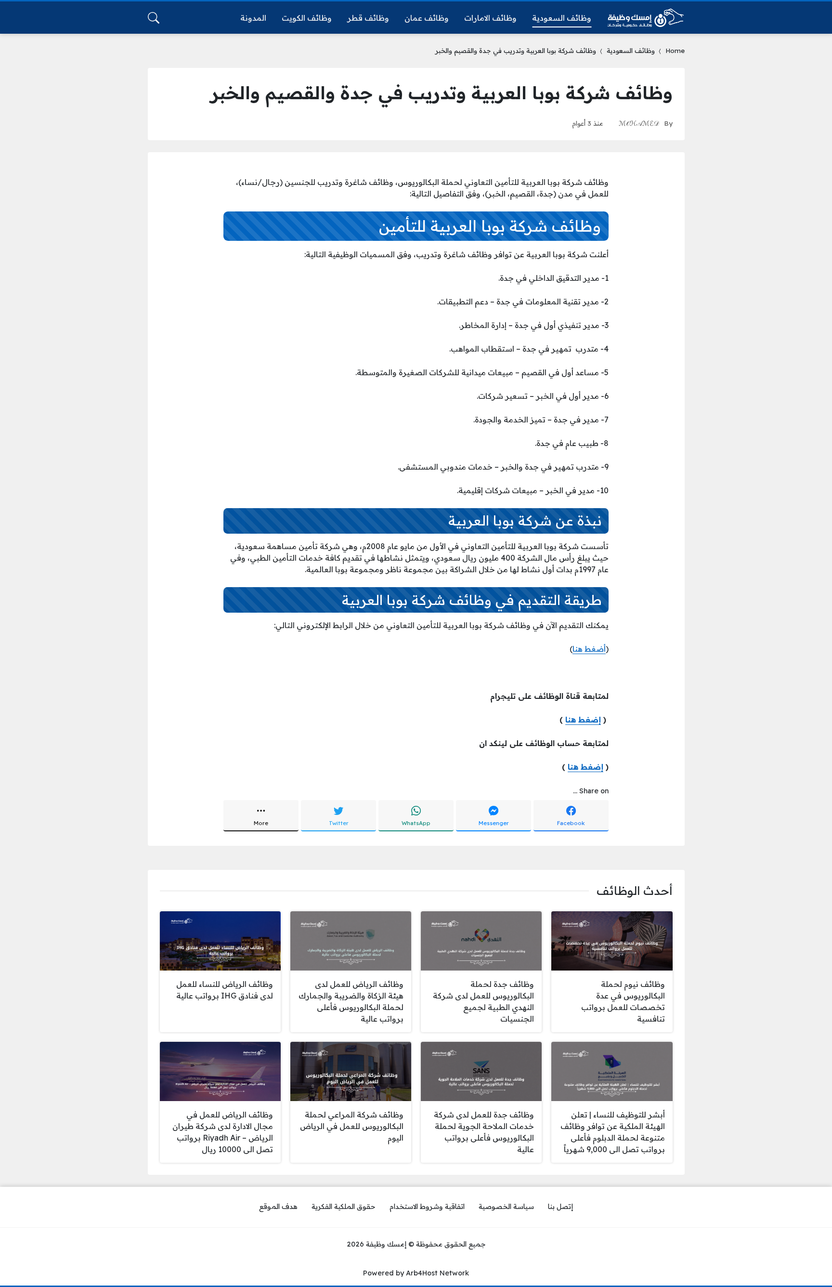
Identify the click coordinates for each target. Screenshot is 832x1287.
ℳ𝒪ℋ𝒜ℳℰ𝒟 (639, 123)
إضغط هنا (583, 719)
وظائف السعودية (631, 50)
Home (675, 50)
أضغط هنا (589, 649)
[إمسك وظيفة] (645, 18)
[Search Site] (153, 17)
